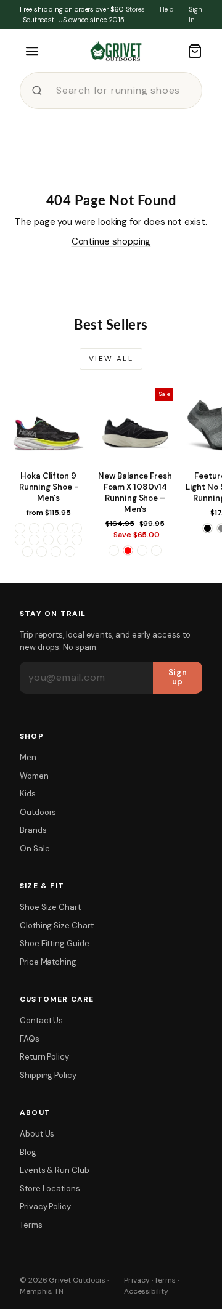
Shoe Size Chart (50, 907)
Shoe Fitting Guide (54, 943)
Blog (28, 1152)
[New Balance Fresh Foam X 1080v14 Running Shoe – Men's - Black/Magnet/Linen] (113, 550)
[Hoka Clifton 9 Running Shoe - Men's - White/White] (70, 551)
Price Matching (48, 962)
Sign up (177, 677)
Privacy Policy (45, 1206)
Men (28, 757)
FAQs (29, 1039)
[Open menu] (32, 51)
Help (167, 9)
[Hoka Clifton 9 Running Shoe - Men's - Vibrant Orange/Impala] (41, 551)
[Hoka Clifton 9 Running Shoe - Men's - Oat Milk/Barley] (62, 540)
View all (111, 358)
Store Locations (50, 1188)
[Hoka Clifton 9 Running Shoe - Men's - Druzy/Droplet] (76, 528)
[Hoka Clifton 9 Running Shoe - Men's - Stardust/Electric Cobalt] (27, 551)
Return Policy (44, 1057)
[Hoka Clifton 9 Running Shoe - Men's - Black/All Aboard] (20, 528)
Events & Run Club (54, 1170)
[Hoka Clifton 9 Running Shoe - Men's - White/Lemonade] (55, 551)
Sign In (195, 14)
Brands (33, 830)
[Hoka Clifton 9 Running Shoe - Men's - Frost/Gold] (20, 540)
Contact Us (41, 1020)
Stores (135, 9)
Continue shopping (111, 241)
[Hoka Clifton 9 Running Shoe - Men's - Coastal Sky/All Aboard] (62, 528)
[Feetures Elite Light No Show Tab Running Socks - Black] (207, 528)
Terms (31, 1225)
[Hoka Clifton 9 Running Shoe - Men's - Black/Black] (34, 528)
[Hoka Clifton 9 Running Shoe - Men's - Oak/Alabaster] (48, 540)
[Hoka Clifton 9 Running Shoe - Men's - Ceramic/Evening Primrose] (48, 528)
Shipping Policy (48, 1075)
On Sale (34, 848)
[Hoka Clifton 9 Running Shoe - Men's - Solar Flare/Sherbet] (76, 540)
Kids (28, 793)
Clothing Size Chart (57, 925)
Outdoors (38, 812)
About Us (37, 1134)
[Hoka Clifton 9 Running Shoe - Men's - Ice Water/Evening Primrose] (34, 540)
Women (34, 776)
